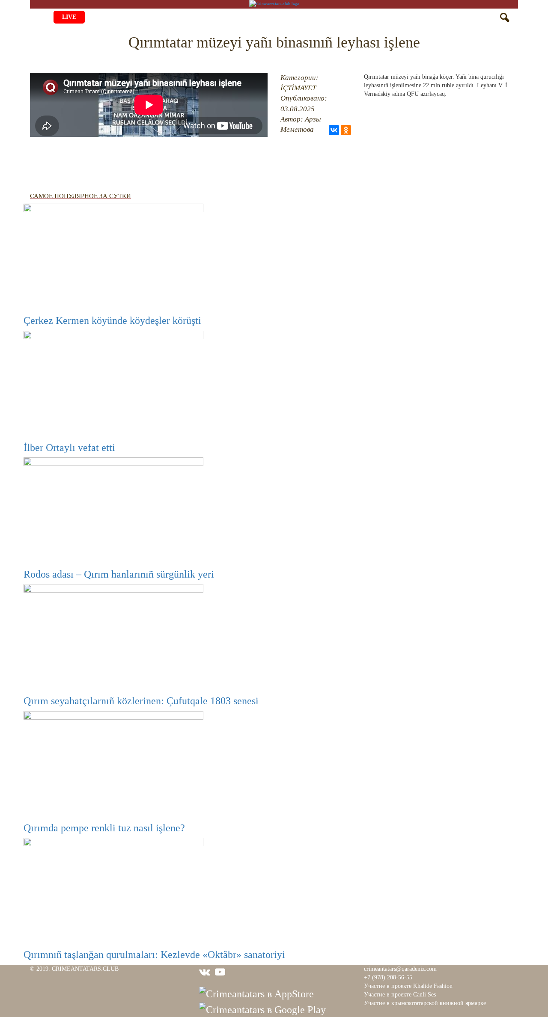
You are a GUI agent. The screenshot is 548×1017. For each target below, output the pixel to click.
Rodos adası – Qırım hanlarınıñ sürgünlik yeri (119, 574)
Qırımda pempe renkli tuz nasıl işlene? (104, 827)
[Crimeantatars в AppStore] (256, 993)
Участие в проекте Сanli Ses (400, 994)
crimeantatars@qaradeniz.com (400, 969)
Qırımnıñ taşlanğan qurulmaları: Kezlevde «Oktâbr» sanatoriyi (154, 954)
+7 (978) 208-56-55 (388, 977)
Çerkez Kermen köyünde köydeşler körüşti (112, 320)
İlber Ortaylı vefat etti (69, 447)
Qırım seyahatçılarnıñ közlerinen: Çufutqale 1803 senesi (141, 700)
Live (69, 17)
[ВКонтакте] (334, 130)
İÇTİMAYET (298, 88)
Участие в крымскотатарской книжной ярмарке (425, 1003)
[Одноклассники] (346, 130)
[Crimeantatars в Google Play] (262, 1008)
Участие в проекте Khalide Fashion (408, 986)
